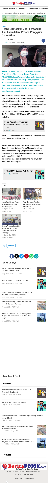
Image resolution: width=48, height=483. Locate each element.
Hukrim (12, 9)
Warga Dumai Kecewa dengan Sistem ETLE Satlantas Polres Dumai (16, 125)
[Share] (43, 41)
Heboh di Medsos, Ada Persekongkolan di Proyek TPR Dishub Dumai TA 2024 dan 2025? (17, 440)
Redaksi (11, 39)
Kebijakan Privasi (28, 474)
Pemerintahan (21, 9)
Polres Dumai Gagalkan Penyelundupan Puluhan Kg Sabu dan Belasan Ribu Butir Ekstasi (32, 203)
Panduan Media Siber (33, 472)
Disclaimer (18, 474)
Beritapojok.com (12, 71)
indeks (9, 472)
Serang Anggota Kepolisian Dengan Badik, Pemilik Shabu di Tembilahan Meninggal (11, 229)
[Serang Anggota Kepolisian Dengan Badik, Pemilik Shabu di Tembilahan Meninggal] (11, 219)
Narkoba (11, 246)
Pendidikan (33, 9)
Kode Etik (15, 472)
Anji (4, 246)
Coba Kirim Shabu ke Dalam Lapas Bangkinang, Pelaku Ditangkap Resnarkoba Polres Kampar (11, 203)
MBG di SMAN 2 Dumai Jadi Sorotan (18, 171)
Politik (5, 9)
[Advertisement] (24, 348)
